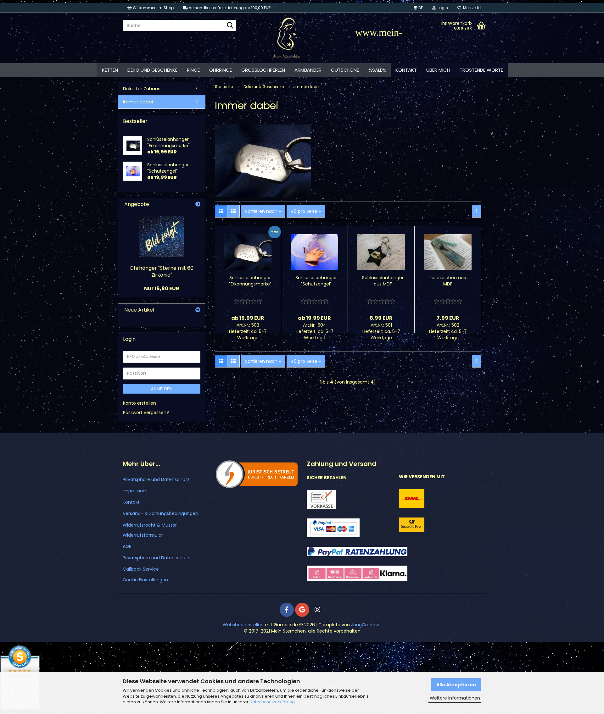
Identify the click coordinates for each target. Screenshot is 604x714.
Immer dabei (138, 101)
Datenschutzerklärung (272, 702)
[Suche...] (230, 25)
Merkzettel (471, 7)
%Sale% (377, 70)
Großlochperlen (263, 70)
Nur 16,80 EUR (161, 288)
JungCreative (366, 625)
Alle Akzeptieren (456, 685)
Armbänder (308, 70)
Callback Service (141, 569)
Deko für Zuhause (143, 88)
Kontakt (406, 70)
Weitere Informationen (455, 698)
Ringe (193, 70)
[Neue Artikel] (197, 310)
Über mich (438, 70)
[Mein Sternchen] (286, 38)
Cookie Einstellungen (145, 580)
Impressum (135, 491)
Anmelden (161, 388)
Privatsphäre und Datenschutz (156, 479)
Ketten (110, 70)
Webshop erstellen (243, 625)
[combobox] (263, 211)
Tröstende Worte (481, 70)
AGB (127, 546)
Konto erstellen (139, 403)
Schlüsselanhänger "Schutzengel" (316, 280)
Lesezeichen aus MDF (448, 280)
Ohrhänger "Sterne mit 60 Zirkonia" (161, 271)
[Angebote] (197, 204)
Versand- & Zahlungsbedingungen (160, 513)
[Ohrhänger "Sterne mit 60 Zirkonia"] (161, 236)
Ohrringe (220, 70)
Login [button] (442, 7)
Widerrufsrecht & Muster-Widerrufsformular (151, 530)
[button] (418, 8)
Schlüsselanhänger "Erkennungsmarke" (250, 280)
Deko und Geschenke (152, 70)
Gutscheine (345, 70)
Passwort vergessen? (146, 412)
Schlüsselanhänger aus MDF (383, 280)
